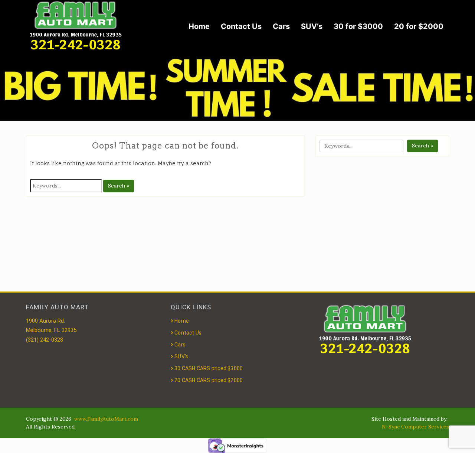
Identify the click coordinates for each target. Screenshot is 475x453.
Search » (118, 185)
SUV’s (311, 26)
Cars (281, 26)
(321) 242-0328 (44, 339)
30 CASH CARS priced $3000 (208, 368)
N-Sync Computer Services (415, 426)
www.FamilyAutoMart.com (106, 418)
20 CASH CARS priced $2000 (208, 380)
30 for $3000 (358, 26)
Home (199, 26)
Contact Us (241, 26)
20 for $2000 (418, 26)
